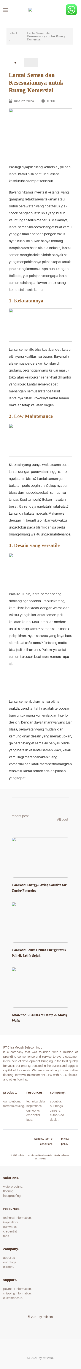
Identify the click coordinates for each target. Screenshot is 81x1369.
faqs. (29, 1119)
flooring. (8, 1191)
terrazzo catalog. (14, 1106)
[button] (5, 10)
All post (63, 819)
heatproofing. (12, 1195)
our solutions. (12, 1101)
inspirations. (34, 1106)
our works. (33, 1110)
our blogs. (56, 1106)
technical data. (35, 1101)
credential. (33, 1115)
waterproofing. (13, 1186)
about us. (56, 1101)
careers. (55, 1110)
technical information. (17, 1217)
